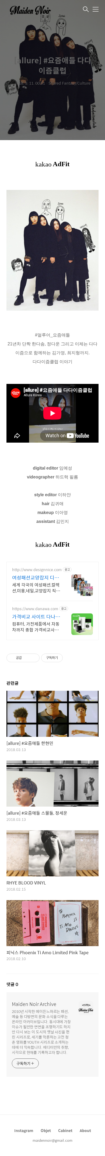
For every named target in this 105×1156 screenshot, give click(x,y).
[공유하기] (26, 658)
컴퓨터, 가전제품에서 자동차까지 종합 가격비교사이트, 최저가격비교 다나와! (36, 626)
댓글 (12, 984)
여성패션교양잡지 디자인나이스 (35, 577)
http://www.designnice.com (37, 569)
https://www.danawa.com (35, 608)
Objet (46, 1130)
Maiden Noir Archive (34, 1004)
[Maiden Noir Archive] (33, 10)
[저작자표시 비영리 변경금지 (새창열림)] (70, 658)
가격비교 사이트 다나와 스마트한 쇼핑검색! (36, 616)
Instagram (23, 1130)
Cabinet (65, 1130)
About (85, 1130)
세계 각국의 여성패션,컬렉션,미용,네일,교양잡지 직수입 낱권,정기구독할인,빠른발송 (36, 587)
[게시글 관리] (33, 658)
